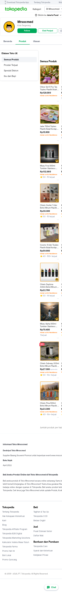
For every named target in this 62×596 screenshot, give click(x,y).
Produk (22, 41)
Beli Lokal (6, 555)
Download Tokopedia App (18, 2)
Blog (4, 525)
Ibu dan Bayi (10, 76)
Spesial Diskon (11, 70)
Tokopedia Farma (9, 546)
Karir (4, 520)
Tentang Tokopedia (42, 2)
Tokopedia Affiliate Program (14, 529)
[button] (48, 15)
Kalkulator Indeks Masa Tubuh (15, 542)
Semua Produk (11, 59)
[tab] (7, 41)
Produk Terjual (11, 65)
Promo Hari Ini (8, 551)
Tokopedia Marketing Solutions (16, 538)
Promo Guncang (9, 559)
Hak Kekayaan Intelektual (13, 516)
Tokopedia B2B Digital (12, 533)
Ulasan (36, 41)
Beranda (7, 41)
